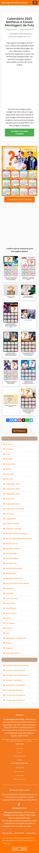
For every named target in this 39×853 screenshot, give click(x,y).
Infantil (8, 628)
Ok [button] (20, 849)
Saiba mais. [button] (6, 843)
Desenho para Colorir (19, 779)
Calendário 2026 (12, 494)
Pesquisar (20, 430)
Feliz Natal (9, 603)
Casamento (10, 519)
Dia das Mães (11, 553)
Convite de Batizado (14, 690)
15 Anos (8, 444)
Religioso (9, 648)
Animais (8, 459)
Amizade (9, 449)
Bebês (8, 469)
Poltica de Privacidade (19, 756)
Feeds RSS (19, 833)
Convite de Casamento (15, 695)
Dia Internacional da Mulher (17, 583)
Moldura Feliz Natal (19, 771)
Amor (8, 454)
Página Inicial (11, 29)
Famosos (9, 593)
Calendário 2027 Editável (19, 199)
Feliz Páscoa (10, 608)
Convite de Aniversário (15, 685)
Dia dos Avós (10, 563)
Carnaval (9, 514)
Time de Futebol (12, 653)
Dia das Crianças (12, 548)
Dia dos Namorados (13, 568)
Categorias (19, 759)
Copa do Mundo (12, 523)
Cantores (9, 499)
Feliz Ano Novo (11, 598)
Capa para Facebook (14, 509)
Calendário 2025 (26, 29)
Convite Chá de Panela (15, 670)
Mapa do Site (7, 833)
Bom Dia (9, 479)
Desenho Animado (13, 528)
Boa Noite (9, 474)
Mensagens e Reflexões (15, 638)
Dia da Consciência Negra (16, 533)
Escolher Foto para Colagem (19, 132)
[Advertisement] (19, 87)
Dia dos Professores (14, 578)
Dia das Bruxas (11, 543)
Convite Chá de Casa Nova (16, 665)
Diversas (9, 588)
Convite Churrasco (13, 680)
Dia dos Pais (10, 573)
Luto (7, 633)
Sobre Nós (31, 833)
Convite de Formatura (15, 700)
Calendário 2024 (12, 484)
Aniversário (10, 464)
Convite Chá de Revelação (16, 675)
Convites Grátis (19, 775)
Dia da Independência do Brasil (18, 538)
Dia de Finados (11, 558)
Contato (20, 752)
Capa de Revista (12, 504)
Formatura (10, 623)
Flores (8, 618)
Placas (8, 643)
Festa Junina (10, 613)
